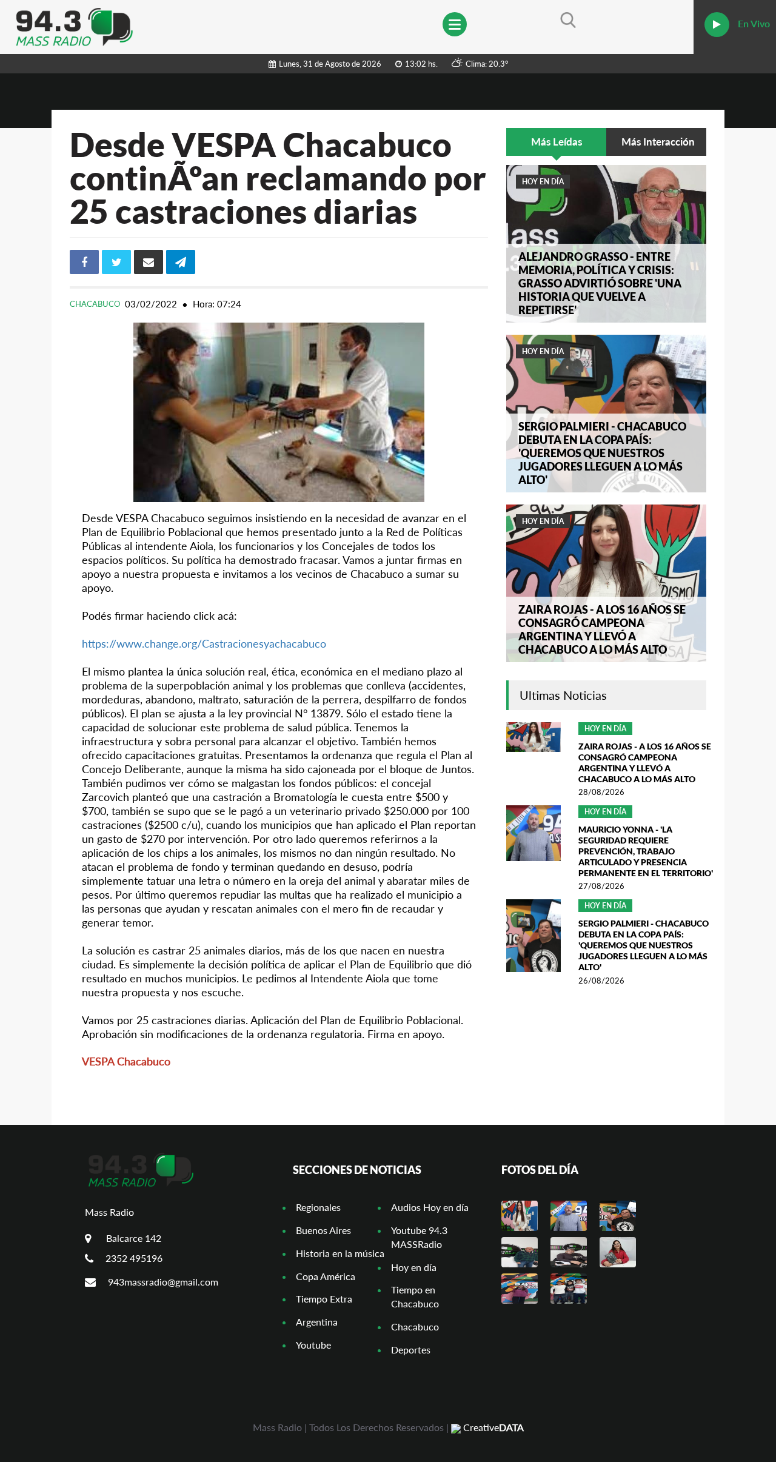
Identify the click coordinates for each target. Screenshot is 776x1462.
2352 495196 (133, 1258)
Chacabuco (96, 304)
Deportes (410, 1349)
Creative (492, 1427)
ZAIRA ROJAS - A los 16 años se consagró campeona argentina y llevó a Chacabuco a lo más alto (602, 629)
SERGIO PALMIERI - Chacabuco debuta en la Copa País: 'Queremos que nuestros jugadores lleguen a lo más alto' (602, 453)
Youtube (313, 1344)
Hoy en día (543, 181)
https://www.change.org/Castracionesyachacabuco (204, 643)
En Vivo (752, 23)
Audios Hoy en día (430, 1207)
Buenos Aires (323, 1230)
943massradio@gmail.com (163, 1281)
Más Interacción (658, 141)
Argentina (317, 1321)
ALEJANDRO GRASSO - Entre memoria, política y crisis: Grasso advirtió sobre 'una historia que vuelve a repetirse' (599, 283)
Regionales (318, 1207)
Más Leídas (556, 141)
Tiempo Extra (324, 1298)
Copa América (325, 1276)
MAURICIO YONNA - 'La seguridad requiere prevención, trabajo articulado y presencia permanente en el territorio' (645, 851)
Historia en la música (340, 1253)
